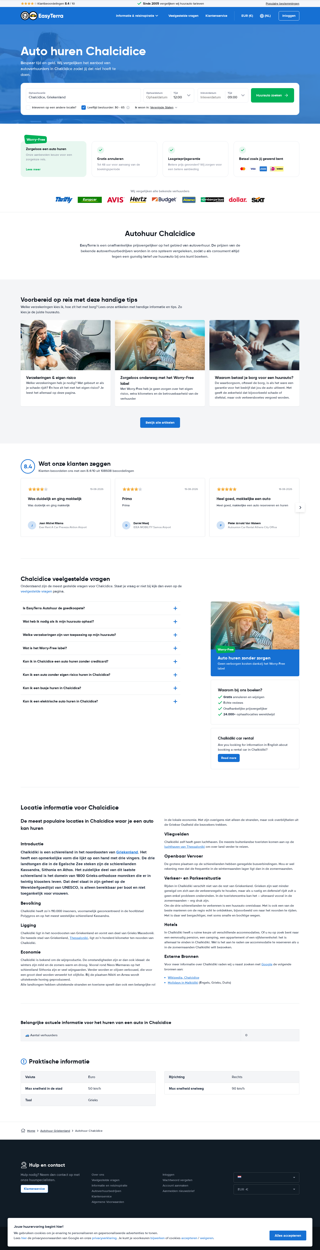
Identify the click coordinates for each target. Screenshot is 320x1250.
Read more (228, 758)
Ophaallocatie (37, 93)
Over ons (98, 1174)
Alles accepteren (288, 1235)
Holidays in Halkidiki (183, 983)
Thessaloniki (79, 938)
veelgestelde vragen (36, 591)
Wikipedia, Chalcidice (183, 977)
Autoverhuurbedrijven (106, 1191)
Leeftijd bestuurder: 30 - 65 (106, 107)
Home (31, 1131)
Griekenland (127, 852)
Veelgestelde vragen (183, 15)
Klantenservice (216, 15)
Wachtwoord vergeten (177, 1180)
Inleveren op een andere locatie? (53, 107)
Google (266, 964)
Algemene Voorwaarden (108, 1202)
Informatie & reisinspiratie (135, 15)
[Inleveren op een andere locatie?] (28, 107)
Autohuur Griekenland (55, 1131)
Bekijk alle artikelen (160, 422)
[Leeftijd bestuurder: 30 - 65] (83, 107)
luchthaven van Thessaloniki (184, 847)
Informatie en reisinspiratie (109, 1185)
